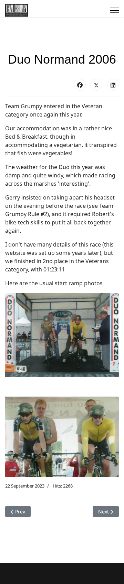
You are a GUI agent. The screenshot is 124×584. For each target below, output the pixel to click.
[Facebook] (80, 85)
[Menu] (114, 10)
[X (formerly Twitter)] (96, 85)
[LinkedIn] (113, 85)
